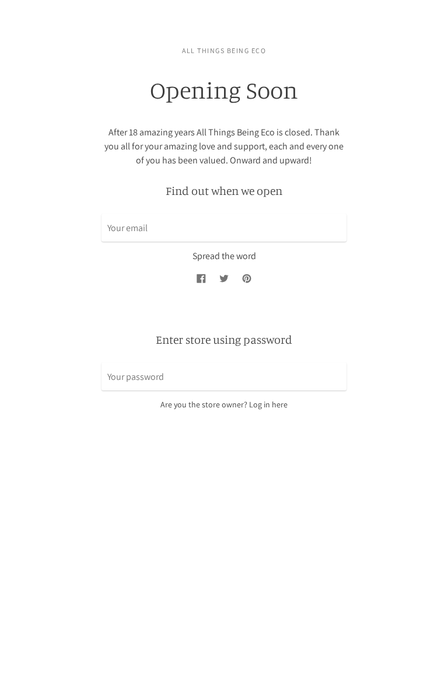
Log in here (268, 404)
